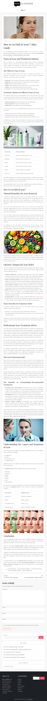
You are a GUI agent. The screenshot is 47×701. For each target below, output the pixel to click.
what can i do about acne (27, 570)
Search (5, 635)
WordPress (30, 699)
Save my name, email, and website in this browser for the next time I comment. (21, 625)
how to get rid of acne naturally (24, 568)
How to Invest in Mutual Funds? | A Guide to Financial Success (17, 649)
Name (4, 607)
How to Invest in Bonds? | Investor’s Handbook (14, 654)
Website (4, 619)
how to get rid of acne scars (36, 568)
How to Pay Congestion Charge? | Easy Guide (13, 646)
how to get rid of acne (12, 568)
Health (5, 569)
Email (4, 613)
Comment (4, 589)
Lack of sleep (39, 296)
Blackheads (7, 473)
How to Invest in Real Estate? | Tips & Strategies (14, 657)
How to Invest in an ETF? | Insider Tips (12, 652)
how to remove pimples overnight (14, 570)
